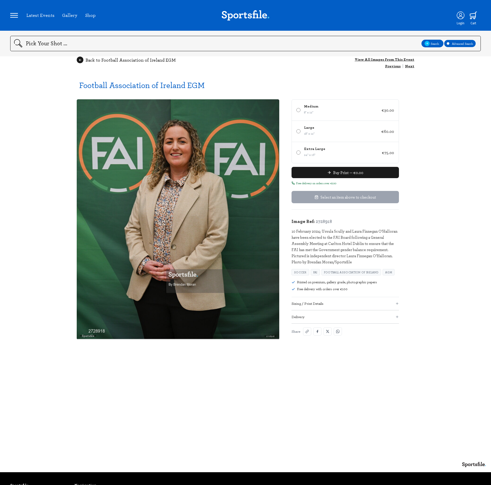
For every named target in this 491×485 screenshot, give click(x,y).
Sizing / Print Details (307, 303)
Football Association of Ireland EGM (142, 84)
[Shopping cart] (473, 15)
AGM (388, 272)
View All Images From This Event (384, 59)
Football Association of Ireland (351, 272)
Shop (90, 15)
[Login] (460, 15)
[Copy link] (307, 331)
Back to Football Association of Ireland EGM (130, 60)
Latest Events (40, 15)
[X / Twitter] (327, 331)
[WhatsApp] (338, 331)
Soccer (300, 272)
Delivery (298, 316)
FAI (315, 272)
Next (409, 66)
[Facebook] (317, 331)
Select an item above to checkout (348, 197)
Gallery (69, 15)
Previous (393, 66)
